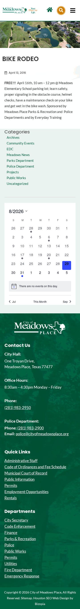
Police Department (20, 166)
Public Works (16, 178)
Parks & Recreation (20, 539)
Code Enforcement (19, 526)
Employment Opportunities (26, 492)
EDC (10, 149)
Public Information (19, 479)
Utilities (10, 564)
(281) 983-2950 (17, 407)
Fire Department (18, 570)
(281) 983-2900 (30, 428)
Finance (10, 532)
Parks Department (20, 160)
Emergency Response (21, 576)
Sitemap (26, 598)
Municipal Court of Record (25, 473)
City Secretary (16, 520)
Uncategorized (17, 184)
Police (9, 545)
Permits (10, 485)
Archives (13, 137)
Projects (13, 172)
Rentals (10, 498)
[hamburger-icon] (73, 10)
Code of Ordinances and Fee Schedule (35, 467)
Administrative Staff (21, 461)
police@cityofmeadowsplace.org (42, 433)
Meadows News (18, 155)
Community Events (20, 143)
